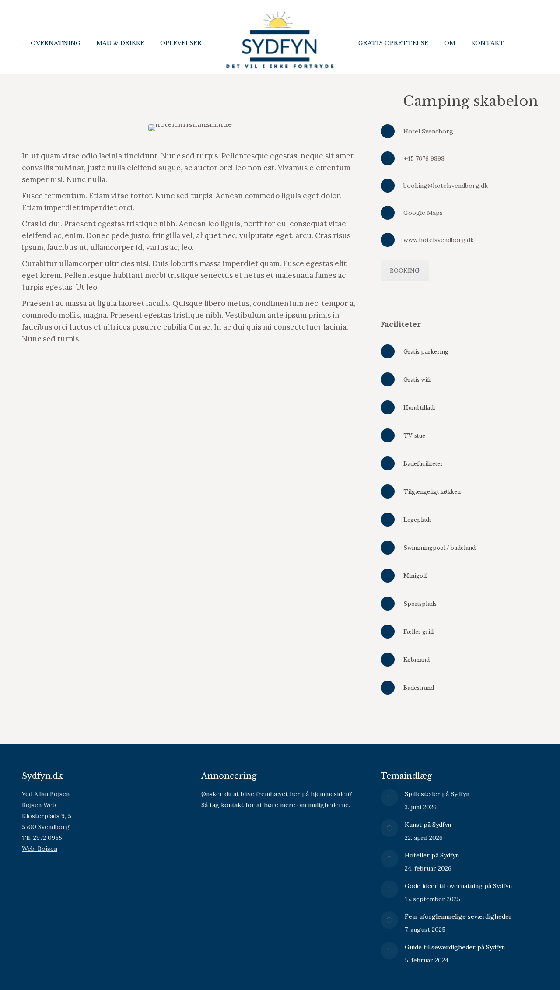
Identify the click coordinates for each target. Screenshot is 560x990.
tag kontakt (227, 805)
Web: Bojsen (39, 849)
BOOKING (405, 270)
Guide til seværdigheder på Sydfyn (455, 947)
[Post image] (389, 797)
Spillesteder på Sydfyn (437, 794)
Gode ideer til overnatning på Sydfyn (458, 886)
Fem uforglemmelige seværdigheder (458, 916)
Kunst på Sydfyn (428, 825)
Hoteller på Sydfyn (432, 855)
